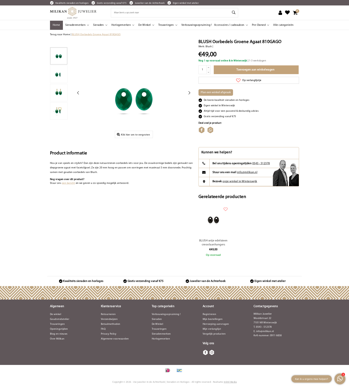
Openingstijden (59, 329)
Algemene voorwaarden (115, 339)
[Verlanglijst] (287, 12)
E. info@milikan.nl (264, 331)
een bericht (68, 183)
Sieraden (157, 319)
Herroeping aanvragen (216, 324)
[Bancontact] (180, 372)
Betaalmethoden (110, 324)
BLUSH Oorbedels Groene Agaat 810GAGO (96, 34)
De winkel (55, 314)
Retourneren (108, 314)
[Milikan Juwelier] (73, 13)
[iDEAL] (169, 372)
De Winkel (157, 324)
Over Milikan (57, 339)
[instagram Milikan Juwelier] (211, 352)
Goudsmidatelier (59, 319)
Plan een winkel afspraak (216, 92)
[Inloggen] (280, 12)
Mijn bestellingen (212, 319)
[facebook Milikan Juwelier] (205, 352)
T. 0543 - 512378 (263, 327)
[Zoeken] (233, 12)
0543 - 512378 (261, 163)
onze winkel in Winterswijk (239, 181)
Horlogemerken (161, 339)
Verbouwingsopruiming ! (166, 314)
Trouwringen (57, 324)
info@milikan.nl (247, 172)
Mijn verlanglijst (212, 329)
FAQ (103, 329)
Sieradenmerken (161, 334)
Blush (209, 46)
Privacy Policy (109, 334)
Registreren (209, 314)
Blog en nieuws (59, 334)
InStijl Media (230, 382)
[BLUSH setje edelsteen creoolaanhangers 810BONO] (213, 219)
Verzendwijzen (109, 319)
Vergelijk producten (214, 334)
